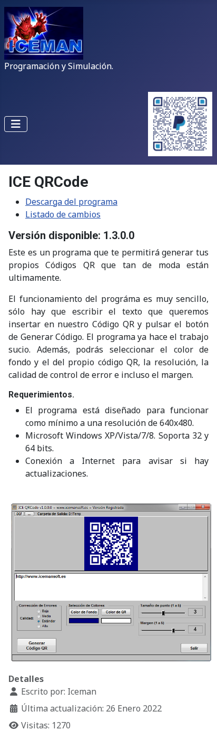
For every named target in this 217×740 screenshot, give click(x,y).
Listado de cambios (63, 214)
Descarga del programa (71, 201)
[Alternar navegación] (15, 124)
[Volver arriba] (199, 720)
